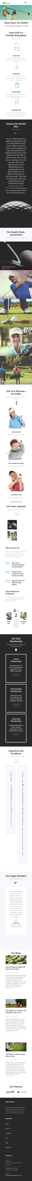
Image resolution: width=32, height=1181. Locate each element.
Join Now (16, 674)
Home (7, 1123)
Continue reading (9, 988)
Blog (7, 1142)
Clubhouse (8, 1133)
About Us (8, 1128)
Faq (7, 1138)
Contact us (8, 1147)
